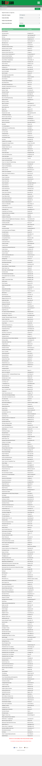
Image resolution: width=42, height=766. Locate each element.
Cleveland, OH (30, 355)
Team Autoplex (5, 671)
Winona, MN (30, 559)
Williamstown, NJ (31, 678)
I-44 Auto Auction (5, 368)
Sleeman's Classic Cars (6, 616)
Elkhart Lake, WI (31, 673)
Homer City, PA (30, 349)
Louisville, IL (30, 127)
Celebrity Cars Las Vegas (6, 141)
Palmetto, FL (30, 205)
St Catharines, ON (31, 440)
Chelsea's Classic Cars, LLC (7, 146)
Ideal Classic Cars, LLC (6, 370)
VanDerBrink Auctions (6, 692)
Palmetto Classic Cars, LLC (7, 518)
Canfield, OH (30, 357)
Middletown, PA (31, 419)
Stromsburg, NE (31, 497)
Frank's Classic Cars (5, 319)
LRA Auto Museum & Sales (7, 423)
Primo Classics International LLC (8, 542)
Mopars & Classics (5, 455)
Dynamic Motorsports (6, 290)
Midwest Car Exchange (6, 442)
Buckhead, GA (30, 139)
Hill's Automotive (5, 360)
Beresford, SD (30, 389)
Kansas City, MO (31, 76)
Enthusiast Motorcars (6, 302)
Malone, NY (30, 42)
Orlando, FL (30, 514)
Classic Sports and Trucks (7, 198)
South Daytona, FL (31, 347)
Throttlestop (4, 673)
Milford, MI (30, 411)
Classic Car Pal (4, 167)
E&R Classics (4, 292)
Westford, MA (30, 150)
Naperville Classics (5, 483)
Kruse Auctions (5, 410)
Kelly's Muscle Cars (5, 400)
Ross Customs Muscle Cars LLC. (8, 586)
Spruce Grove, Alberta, (32, 546)
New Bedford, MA (31, 218)
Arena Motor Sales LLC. (6, 61)
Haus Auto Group (5, 357)
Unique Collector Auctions (7, 688)
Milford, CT (30, 487)
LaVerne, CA (30, 50)
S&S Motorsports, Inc (6, 595)
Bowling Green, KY (31, 489)
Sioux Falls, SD (30, 67)
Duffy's (3, 287)
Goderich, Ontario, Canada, (33, 402)
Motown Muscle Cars (6, 468)
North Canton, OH (31, 506)
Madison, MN (30, 563)
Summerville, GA (31, 705)
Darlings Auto (4, 258)
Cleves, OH (30, 180)
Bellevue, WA (30, 525)
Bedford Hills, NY (31, 461)
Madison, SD (30, 377)
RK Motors (4, 576)
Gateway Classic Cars (6, 334)
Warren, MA (30, 375)
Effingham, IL (30, 80)
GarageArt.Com (5, 330)
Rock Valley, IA (30, 733)
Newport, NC (30, 109)
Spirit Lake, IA (30, 251)
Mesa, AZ (29, 654)
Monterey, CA (30, 271)
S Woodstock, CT (31, 728)
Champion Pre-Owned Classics (8, 143)
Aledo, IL (29, 309)
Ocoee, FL (29, 529)
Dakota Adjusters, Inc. (6, 256)
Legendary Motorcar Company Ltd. (8, 417)
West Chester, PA (31, 224)
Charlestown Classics (6, 145)
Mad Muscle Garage (6, 430)
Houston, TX (30, 135)
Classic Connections (5, 177)
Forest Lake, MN (31, 408)
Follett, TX (29, 400)
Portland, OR (30, 504)
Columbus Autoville (5, 222)
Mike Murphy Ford (5, 444)
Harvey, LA (30, 701)
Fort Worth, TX (30, 650)
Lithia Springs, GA (31, 646)
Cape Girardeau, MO (31, 35)
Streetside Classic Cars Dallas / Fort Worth (10, 650)
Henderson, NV (30, 63)
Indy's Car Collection (6, 372)
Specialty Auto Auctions (6, 631)
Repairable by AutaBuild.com (7, 561)
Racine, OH (30, 360)
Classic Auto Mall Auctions (7, 154)
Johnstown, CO (30, 631)
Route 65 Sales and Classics (7, 588)
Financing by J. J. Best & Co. (7, 315)
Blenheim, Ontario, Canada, (33, 578)
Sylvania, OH (30, 262)
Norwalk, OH (30, 536)
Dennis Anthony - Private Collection (8, 266)
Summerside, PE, (31, 682)
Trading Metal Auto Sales (6, 682)
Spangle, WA (30, 569)
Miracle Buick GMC (6, 446)
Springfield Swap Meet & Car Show (8, 635)
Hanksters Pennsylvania (6, 349)
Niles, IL (29, 114)
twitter (21, 747)
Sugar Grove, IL (30, 319)
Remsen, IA (30, 239)
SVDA (3, 669)
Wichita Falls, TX (31, 421)
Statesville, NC (30, 553)
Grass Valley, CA (31, 203)
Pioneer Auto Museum (6, 538)
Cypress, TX (30, 533)
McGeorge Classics (5, 436)
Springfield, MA (30, 482)
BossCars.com (4, 110)
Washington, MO (31, 724)
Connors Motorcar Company (7, 224)
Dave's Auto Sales (5, 264)
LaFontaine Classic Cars (6, 411)
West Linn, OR (30, 605)
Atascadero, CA (30, 233)
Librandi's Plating (5, 419)
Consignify (4, 226)
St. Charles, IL (30, 145)
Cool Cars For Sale (5, 228)
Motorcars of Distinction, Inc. (7, 466)
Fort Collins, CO (30, 633)
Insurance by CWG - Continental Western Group (11, 374)
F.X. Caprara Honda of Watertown (8, 311)
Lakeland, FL (30, 542)
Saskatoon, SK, (30, 582)
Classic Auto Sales (5, 156)
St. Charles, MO (30, 313)
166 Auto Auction (5, 33)
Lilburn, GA (30, 57)
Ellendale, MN (30, 595)
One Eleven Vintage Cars (6, 512)
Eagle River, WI (30, 275)
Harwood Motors (5, 355)
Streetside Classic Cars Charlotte (8, 648)
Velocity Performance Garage (7, 697)
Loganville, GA (30, 629)
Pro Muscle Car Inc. (5, 550)
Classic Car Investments (6, 163)
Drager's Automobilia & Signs (7, 279)
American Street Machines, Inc (7, 57)
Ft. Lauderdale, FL (31, 247)
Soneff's (3, 624)
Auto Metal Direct (5, 82)
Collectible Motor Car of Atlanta (8, 213)
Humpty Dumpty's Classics (7, 364)
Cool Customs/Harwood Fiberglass (8, 230)
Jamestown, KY (30, 362)
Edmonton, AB (30, 273)
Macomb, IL (30, 131)
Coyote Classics (5, 245)
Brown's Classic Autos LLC (7, 116)
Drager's (3, 277)
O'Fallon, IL (30, 334)
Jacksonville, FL (30, 186)
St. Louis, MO (30, 570)
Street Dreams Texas (6, 644)
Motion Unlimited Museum (7, 457)
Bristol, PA (30, 423)
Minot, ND (30, 269)
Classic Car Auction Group (7, 160)
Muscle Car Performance (6, 478)
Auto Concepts (5, 73)
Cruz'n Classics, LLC (5, 251)
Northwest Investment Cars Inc (8, 504)
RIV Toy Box (4, 574)
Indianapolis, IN (30, 372)
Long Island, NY (30, 718)
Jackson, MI (30, 432)
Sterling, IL (29, 641)
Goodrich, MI (30, 586)
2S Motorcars (4, 35)
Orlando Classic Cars (6, 514)
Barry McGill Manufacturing (7, 97)
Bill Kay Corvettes (5, 101)
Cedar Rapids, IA (31, 287)
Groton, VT (30, 258)
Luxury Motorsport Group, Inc (7, 427)
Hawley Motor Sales (6, 358)
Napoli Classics (5, 487)
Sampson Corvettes (5, 597)
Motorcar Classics (5, 464)
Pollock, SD (30, 434)
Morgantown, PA (31, 152)
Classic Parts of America (6, 192)
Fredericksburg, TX (31, 644)
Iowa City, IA (30, 353)
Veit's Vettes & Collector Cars (7, 695)
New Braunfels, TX (31, 40)
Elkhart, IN (30, 540)
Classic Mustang (5, 190)
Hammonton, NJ (31, 103)
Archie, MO (30, 175)
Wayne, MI (30, 201)
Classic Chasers (5, 175)
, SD (28, 535)
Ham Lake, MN (30, 588)
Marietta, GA (30, 213)
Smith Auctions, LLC (5, 618)
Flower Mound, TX (31, 290)
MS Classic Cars (5, 470)
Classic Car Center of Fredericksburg (9, 162)
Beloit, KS (29, 351)
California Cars (5, 129)
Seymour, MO (30, 283)
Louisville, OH (30, 508)
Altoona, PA (30, 677)
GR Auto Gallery (5, 340)
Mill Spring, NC (30, 519)
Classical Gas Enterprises (6, 199)
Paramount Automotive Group (7, 521)
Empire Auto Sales (5, 300)
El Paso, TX (30, 288)
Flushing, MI (30, 627)
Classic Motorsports (6, 188)
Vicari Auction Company (6, 701)
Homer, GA (30, 146)
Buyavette (4, 124)
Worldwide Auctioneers (6, 730)
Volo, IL (29, 711)
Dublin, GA (30, 285)
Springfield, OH (30, 635)
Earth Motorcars (5, 294)
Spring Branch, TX (31, 593)
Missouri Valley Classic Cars (7, 447)
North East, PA (30, 495)
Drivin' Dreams (4, 283)
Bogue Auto (4, 109)
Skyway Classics (5, 614)
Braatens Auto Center (6, 112)
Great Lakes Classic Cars (6, 341)
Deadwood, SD (30, 608)
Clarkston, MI (30, 625)
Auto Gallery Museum (6, 76)
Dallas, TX (29, 235)
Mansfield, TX (30, 199)
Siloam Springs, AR (31, 37)
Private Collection (5, 544)
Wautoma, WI (30, 713)
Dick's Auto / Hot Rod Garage (7, 269)
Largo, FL (29, 107)
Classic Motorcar (5, 184)
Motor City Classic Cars (6, 459)
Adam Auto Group (5, 44)
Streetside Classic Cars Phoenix (8, 654)
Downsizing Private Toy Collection (8, 275)
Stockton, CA (30, 684)
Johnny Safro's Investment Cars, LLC (8, 396)
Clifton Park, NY (31, 699)
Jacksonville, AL (30, 703)
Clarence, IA (30, 404)
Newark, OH (30, 391)
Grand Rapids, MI (31, 328)
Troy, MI (29, 158)
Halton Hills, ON (31, 417)
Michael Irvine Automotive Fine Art (8, 440)
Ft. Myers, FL (30, 480)
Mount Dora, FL (30, 179)
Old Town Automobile (6, 510)
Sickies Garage (4, 608)
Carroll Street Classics (6, 137)
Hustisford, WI (30, 396)
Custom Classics (5, 252)
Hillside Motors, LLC (6, 362)
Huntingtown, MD (31, 510)
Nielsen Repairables (5, 497)
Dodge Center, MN (31, 436)
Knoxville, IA (30, 493)
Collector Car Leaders (6, 215)
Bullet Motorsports (5, 120)
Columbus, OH (30, 61)
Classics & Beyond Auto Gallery (8, 201)
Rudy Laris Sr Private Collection (8, 591)
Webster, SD (30, 366)
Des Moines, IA (30, 56)
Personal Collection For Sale (7, 535)
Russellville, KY (30, 241)
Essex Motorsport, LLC (6, 307)
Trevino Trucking (5, 684)
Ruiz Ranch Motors (5, 593)
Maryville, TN (30, 620)
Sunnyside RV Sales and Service (7, 663)
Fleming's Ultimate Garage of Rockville (9, 317)
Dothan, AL (30, 78)
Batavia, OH (30, 565)
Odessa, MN (30, 394)
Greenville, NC (30, 177)
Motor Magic (4, 463)
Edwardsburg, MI (31, 415)
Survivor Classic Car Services (7, 667)
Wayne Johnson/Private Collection (8, 716)
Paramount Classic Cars (6, 523)
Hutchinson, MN (31, 264)
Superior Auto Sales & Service (7, 665)
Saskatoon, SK (30, 574)
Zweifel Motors (5, 735)
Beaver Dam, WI (31, 95)
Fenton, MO (30, 720)
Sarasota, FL (30, 48)
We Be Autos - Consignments (7, 718)
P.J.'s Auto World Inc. (6, 516)
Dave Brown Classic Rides (7, 260)
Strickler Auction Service (6, 658)
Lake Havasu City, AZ (31, 105)
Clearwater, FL (30, 516)
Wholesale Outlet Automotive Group (9, 722)
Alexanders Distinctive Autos (7, 46)
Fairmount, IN (30, 381)
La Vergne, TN (30, 652)
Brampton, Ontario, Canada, (33, 427)
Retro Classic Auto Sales (6, 569)
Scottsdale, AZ (30, 116)
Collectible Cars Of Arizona (7, 211)
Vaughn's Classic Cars (6, 694)
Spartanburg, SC (31, 518)
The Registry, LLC (5, 555)
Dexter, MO (30, 618)
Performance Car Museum (7, 531)
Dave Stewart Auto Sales (6, 262)
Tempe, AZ (30, 268)
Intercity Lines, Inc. (5, 375)
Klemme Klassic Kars (6, 406)
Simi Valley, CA (30, 129)
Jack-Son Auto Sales (5, 385)
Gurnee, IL (29, 74)
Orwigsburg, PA (31, 589)
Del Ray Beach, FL (31, 91)
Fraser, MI (29, 606)
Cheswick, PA (30, 425)
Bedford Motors (5, 99)
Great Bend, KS (30, 500)
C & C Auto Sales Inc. (6, 126)
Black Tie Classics (5, 103)
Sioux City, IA (30, 387)
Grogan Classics (5, 343)
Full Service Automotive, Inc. (7, 324)
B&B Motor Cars (5, 95)
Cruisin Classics (5, 249)
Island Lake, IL (30, 252)
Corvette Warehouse (6, 235)
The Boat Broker (5, 105)
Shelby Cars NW (5, 605)
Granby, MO (30, 97)
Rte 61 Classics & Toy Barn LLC (8, 589)
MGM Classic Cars (5, 438)
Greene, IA (29, 245)
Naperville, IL (30, 483)
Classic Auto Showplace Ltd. (7, 158)
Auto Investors (4, 78)
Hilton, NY (30, 341)
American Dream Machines (7, 56)
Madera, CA (30, 584)
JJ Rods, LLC (4, 391)
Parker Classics (5, 527)
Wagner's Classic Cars (6, 714)
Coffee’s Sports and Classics (7, 207)
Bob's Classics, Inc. (5, 107)
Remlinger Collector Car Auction (8, 559)
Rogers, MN (30, 298)
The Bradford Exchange (6, 114)
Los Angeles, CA (31, 622)
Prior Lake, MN (30, 453)
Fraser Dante (4, 322)
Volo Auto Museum (5, 711)
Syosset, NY (30, 502)
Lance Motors (4, 413)
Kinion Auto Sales (5, 404)
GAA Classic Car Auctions (7, 326)
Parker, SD (29, 527)
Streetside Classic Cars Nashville (8, 652)
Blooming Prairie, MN (32, 112)
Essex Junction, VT (31, 307)
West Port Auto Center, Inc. (7, 720)
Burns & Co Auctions (6, 122)
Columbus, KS (30, 324)
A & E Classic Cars (5, 40)
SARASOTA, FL (30, 364)
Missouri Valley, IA (31, 447)
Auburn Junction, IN (31, 410)
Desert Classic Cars (5, 268)
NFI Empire (4, 495)
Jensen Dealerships (5, 387)
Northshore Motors (5, 502)
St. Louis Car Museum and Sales (8, 639)
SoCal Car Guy (4, 622)
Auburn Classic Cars (5, 65)
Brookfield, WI (30, 557)
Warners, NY (30, 428)
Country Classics (5, 239)
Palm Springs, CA (31, 512)
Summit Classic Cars (6, 661)
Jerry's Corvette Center (6, 389)
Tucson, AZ (30, 659)
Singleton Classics (5, 612)
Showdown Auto (5, 606)
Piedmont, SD (30, 735)
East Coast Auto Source (6, 296)
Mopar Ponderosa (5, 453)
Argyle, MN (30, 230)
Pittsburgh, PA (30, 455)
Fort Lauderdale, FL (31, 120)
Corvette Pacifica (5, 233)
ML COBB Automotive (6, 449)
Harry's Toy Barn (5, 351)
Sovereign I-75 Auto (5, 627)
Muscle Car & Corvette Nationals (8, 474)
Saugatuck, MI (30, 379)
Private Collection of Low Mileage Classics (10, 548)
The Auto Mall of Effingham (7, 80)
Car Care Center (5, 131)
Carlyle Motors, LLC (5, 135)
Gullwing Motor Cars (6, 345)
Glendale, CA (30, 226)
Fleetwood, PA (30, 446)
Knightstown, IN (31, 38)
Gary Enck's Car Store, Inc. (7, 332)
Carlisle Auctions (5, 133)
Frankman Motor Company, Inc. (8, 321)
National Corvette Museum (7, 489)
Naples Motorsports (6, 485)
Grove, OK (30, 304)
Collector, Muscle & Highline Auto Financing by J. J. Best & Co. (13, 218)
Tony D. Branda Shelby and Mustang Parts (10, 677)
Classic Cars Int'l (5, 169)
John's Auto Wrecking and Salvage (8, 394)
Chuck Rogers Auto (5, 148)
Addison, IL (30, 438)
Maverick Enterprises (6, 434)
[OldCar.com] (8, 2)
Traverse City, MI (31, 220)
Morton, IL (30, 444)
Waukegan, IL (30, 385)
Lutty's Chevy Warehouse (6, 425)
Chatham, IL (30, 478)
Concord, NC (30, 88)
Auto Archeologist (5, 71)
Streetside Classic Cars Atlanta (7, 646)
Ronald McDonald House (6, 584)
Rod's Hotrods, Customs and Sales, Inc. (9, 580)
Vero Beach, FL (30, 459)
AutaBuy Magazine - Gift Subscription (9, 69)
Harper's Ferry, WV (31, 143)
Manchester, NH (31, 137)
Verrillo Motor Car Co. (6, 699)
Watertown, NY (30, 311)
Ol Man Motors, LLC (6, 508)
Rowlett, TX (30, 302)
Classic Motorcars (5, 186)
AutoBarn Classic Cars (6, 88)
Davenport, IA (30, 406)
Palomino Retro (5, 519)
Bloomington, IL (30, 46)
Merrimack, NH (31, 188)
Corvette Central (5, 232)
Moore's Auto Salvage (6, 451)
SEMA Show (4, 601)
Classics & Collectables (6, 203)
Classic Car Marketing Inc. (7, 165)
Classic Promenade (5, 194)
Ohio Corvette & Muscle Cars (7, 506)
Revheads (4, 570)
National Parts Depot (6, 491)
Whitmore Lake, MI (31, 468)
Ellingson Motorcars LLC (6, 298)
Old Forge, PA (30, 207)
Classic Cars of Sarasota (6, 171)
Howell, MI (30, 616)
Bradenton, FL (30, 614)
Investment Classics (5, 379)
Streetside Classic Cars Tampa (7, 656)
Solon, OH (29, 572)
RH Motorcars (4, 572)
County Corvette (5, 243)
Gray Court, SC (30, 173)
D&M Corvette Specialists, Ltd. (8, 254)
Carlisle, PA (30, 133)
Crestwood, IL (30, 44)
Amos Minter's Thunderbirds (7, 59)
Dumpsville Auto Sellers (6, 288)
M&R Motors (4, 428)
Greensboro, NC (31, 326)
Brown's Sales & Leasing (6, 118)
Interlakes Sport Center (6, 377)
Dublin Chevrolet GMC (6, 285)
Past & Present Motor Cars (7, 529)
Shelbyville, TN (30, 99)
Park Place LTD (5, 525)
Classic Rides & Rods (6, 196)
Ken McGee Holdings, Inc (6, 402)
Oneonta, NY (30, 332)
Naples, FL (29, 485)
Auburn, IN (30, 65)
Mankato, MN (30, 686)
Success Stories (5, 31)
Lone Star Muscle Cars (6, 421)
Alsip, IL (29, 442)
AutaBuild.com (4, 67)
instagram (26, 747)
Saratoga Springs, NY (31, 599)
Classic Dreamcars (5, 179)
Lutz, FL (29, 656)
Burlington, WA (30, 277)
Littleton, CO (30, 661)
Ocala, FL (29, 215)
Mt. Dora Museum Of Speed (7, 472)
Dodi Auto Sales (5, 271)
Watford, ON (30, 343)
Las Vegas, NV (30, 141)
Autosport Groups (5, 91)
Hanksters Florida (5, 347)
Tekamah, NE (30, 148)
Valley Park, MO (31, 697)
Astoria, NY (30, 345)
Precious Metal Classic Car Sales (8, 540)
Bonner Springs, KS (31, 714)
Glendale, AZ (30, 198)
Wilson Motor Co (5, 724)
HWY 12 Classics (5, 366)
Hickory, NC (30, 266)
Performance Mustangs (6, 533)
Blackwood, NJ (30, 722)
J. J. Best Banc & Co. (5, 383)
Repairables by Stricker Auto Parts (8, 565)
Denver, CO (30, 624)
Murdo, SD (30, 538)
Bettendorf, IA (30, 695)
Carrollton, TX (30, 294)
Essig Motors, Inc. (5, 309)
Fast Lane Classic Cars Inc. (7, 313)
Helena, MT (30, 73)
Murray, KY (30, 222)
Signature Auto (4, 610)
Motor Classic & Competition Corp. (8, 461)
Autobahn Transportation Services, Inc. (9, 86)
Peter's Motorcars (5, 536)
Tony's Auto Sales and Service (7, 678)
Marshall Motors (5, 432)
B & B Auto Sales (5, 93)
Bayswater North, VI (31, 122)
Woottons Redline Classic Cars (7, 728)
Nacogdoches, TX (31, 209)
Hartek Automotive (5, 353)
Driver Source (4, 281)
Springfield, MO (31, 33)
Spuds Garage (4, 637)
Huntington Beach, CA (32, 182)
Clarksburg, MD (31, 305)
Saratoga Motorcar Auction (7, 599)
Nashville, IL (30, 694)
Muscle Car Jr (4, 476)
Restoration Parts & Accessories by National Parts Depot (12, 567)
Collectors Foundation (6, 220)
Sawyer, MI (30, 232)
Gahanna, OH (30, 110)
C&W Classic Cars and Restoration (8, 127)
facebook (16, 747)
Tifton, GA (30, 84)
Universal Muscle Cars (6, 690)
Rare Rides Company (6, 553)
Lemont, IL (29, 86)
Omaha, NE (30, 156)
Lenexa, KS (30, 398)
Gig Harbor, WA (31, 330)
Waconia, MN (30, 430)
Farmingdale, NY (31, 464)
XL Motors (4, 731)
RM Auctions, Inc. (5, 578)
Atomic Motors (5, 63)
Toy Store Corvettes (5, 680)
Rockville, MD (30, 317)
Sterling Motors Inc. (5, 641)
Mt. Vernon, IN (30, 90)
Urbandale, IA (30, 658)
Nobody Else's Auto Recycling (7, 500)
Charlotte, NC (30, 576)
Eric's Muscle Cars (5, 305)
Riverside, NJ (30, 126)
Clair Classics (4, 150)
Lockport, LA (30, 591)
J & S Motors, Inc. (5, 381)
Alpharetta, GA (30, 476)
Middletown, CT (31, 71)
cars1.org (3, 139)
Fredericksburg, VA (31, 162)
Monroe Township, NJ (32, 413)
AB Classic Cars (5, 42)
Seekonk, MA (30, 470)
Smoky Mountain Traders (6, 620)
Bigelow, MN (30, 692)
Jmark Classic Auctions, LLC (7, 393)
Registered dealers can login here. (8, 12)
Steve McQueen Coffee (6, 642)
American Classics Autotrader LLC (8, 54)
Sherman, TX (30, 336)
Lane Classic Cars (5, 415)
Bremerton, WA (30, 237)
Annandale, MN (30, 196)
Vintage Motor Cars (5, 707)
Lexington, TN (30, 393)
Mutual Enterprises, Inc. (6, 482)
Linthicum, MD (30, 690)
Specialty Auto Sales (5, 633)
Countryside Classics (6, 241)
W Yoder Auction (5, 713)
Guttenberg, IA (30, 118)
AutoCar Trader (5, 90)
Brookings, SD (30, 93)
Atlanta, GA (30, 124)
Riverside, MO (30, 192)
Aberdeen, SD (30, 731)
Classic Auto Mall (5, 152)
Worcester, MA (30, 184)
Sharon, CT (30, 603)
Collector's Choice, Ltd (6, 216)
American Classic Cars (6, 50)
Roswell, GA (30, 322)
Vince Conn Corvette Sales (7, 703)
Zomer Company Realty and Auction (8, 733)
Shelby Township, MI (31, 474)
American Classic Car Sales (7, 48)
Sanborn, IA (30, 597)
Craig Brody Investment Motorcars (8, 247)
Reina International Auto (6, 557)
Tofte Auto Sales (5, 675)
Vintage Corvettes (5, 705)
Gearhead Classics (5, 336)
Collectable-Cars (5, 209)
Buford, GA (30, 82)
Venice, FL (29, 370)
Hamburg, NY (30, 665)
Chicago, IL (30, 52)
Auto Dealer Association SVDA (8, 74)
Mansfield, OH (30, 548)
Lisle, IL (29, 101)
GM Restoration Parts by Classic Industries (10, 338)
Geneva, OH (30, 550)
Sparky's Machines (5, 629)
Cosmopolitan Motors (6, 237)
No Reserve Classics (6, 499)
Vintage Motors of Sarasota (7, 709)
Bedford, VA (30, 296)
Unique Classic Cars (5, 686)
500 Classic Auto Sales (6, 38)
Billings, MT (30, 544)
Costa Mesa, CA (31, 612)
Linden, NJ (29, 292)
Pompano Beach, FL (31, 54)
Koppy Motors (4, 408)
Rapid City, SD (30, 451)
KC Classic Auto (5, 398)
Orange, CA (30, 165)
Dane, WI (29, 216)
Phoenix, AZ (30, 194)
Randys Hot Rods (5, 552)
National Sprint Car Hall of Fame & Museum (10, 493)
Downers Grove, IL (31, 254)
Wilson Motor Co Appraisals (7, 726)
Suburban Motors (5, 659)
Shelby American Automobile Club (8, 603)
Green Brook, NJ (31, 499)
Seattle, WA (30, 669)
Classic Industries (5, 182)
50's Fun (3, 37)
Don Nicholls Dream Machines (7, 273)
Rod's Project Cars (5, 582)
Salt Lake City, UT (31, 169)
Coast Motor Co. (5, 205)
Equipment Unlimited (6, 304)
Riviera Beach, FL (31, 466)
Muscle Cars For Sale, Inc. (6, 480)
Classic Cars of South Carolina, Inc (8, 173)
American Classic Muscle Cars (7, 52)
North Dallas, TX (31, 59)
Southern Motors (5, 625)
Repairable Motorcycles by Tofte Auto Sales (10, 563)
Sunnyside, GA (30, 663)
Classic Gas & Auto (5, 180)
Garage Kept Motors (6, 328)
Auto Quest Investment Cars (7, 84)
